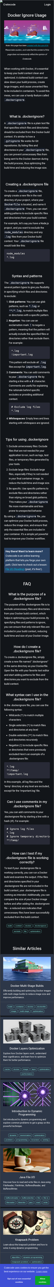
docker (28, 926)
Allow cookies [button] (42, 1280)
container (20, 1007)
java (30, 1202)
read (38, 1202)
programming (21, 1140)
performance (27, 1074)
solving (45, 1140)
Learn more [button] (41, 1271)
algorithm (16, 1257)
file (25, 931)
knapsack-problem (20, 1262)
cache (7, 1069)
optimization (35, 931)
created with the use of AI (37, 45)
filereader (11, 1202)
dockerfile (41, 1007)
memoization (25, 1135)
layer (34, 1069)
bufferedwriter (28, 1198)
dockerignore (40, 926)
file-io (46, 1198)
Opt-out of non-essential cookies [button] (19, 1280)
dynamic (13, 1135)
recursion (35, 1140)
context (18, 926)
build (10, 926)
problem (9, 1140)
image (13, 1011)
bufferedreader (12, 1198)
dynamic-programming (32, 1257)
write (45, 1202)
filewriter (22, 1202)
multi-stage (24, 1011)
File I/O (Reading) (15, 569)
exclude (17, 931)
